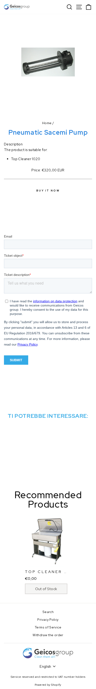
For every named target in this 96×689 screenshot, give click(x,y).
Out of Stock (46, 588)
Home (46, 123)
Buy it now (48, 190)
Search (48, 612)
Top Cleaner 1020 (51, 571)
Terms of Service (48, 627)
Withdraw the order (48, 635)
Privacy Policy (47, 619)
